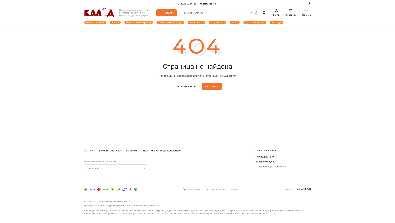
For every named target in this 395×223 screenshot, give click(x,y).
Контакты (132, 150)
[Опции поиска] (250, 12)
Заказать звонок (208, 3)
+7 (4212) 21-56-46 (186, 3)
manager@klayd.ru (265, 161)
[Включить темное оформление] (309, 3)
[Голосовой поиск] (256, 12)
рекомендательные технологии (143, 205)
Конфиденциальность (215, 189)
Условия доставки (110, 150)
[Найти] (264, 12)
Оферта (235, 189)
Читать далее (269, 213)
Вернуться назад (186, 86)
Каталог (89, 150)
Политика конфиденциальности (162, 150)
